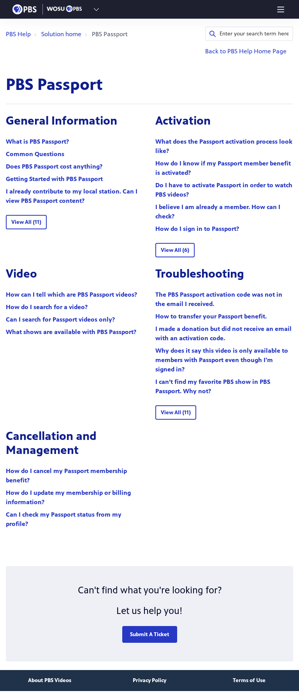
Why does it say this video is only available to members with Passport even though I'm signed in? (221, 360)
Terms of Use (249, 680)
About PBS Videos (49, 680)
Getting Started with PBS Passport (54, 179)
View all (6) (175, 250)
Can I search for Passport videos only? (60, 319)
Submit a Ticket (149, 634)
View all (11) (26, 222)
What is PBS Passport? (37, 141)
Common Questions (35, 154)
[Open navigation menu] (281, 9)
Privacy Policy (149, 680)
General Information (61, 121)
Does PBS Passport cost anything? (54, 166)
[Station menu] (96, 9)
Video (21, 274)
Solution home (61, 34)
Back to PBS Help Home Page (246, 51)
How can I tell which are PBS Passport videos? (71, 294)
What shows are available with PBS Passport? (71, 332)
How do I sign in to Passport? (197, 228)
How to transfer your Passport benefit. (211, 316)
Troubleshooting (199, 274)
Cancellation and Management (51, 443)
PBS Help (18, 34)
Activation (183, 121)
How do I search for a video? (47, 307)
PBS (24, 9)
